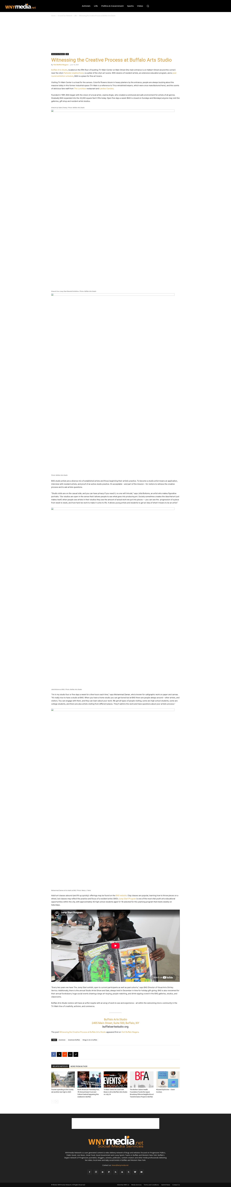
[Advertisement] (115, 35)
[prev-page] (52, 1101)
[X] (59, 1054)
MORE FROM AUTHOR (79, 1066)
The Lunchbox (80, 88)
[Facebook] (53, 1054)
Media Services (136, 1185)
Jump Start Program (127, 898)
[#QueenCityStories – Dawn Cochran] (168, 1079)
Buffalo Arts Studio (59, 70)
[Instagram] (96, 1172)
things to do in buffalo (90, 1040)
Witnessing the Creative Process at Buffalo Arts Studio (82, 1032)
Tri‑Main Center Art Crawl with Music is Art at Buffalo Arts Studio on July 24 (115, 1092)
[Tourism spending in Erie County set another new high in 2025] (63, 1079)
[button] (147, 6)
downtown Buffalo (74, 1040)
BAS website (121, 895)
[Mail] (102, 1172)
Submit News (165, 1185)
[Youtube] (141, 1172)
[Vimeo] (135, 1172)
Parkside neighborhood (74, 73)
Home (53, 16)
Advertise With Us (123, 1185)
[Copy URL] (75, 1054)
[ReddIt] (64, 1054)
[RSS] (115, 1172)
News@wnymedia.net (120, 1165)
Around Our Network (65, 16)
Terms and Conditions (151, 1185)
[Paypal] (109, 1172)
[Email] (70, 1054)
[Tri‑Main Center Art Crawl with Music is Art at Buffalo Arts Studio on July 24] (115, 1079)
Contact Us (176, 1185)
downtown (62, 1040)
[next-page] (56, 1101)
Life (75, 16)
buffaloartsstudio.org (115, 1026)
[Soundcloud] (122, 1172)
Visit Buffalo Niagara (60, 65)
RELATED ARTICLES (60, 1066)
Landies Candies (106, 88)
